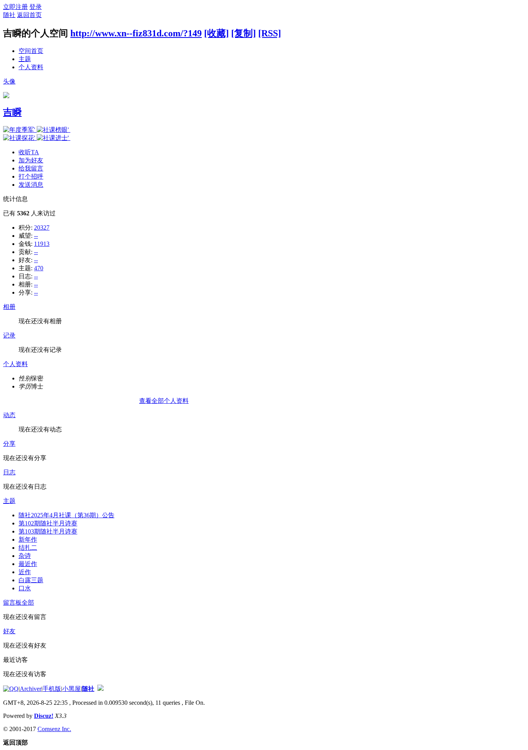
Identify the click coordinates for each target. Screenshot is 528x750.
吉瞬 (12, 112)
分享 (9, 443)
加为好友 (31, 160)
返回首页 (29, 15)
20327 (41, 227)
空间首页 (31, 51)
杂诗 (25, 555)
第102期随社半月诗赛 (48, 523)
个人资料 (31, 67)
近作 (25, 572)
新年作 (28, 539)
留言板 (12, 602)
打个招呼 (31, 176)
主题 (25, 59)
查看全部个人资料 (164, 400)
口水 (25, 588)
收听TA (29, 152)
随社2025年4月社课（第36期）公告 (66, 515)
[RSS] (269, 33)
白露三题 (31, 580)
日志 (9, 472)
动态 (9, 415)
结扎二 (28, 547)
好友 (9, 631)
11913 (41, 243)
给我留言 (31, 168)
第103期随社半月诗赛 (48, 531)
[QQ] (11, 688)
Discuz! (43, 715)
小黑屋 (71, 688)
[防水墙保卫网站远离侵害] (100, 688)
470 (38, 268)
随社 (9, 15)
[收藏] (216, 33)
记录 (9, 335)
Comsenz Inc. (54, 729)
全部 (28, 602)
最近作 (28, 564)
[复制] (243, 33)
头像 (9, 81)
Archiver (30, 688)
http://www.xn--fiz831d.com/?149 (136, 33)
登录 (35, 6)
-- (36, 235)
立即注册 (15, 6)
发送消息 (31, 184)
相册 (9, 306)
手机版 (52, 688)
